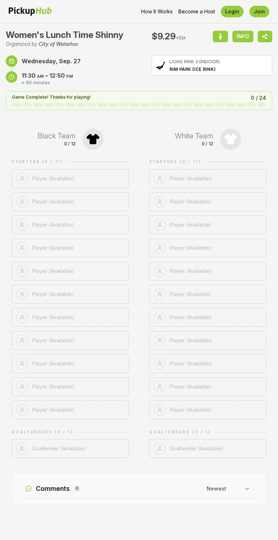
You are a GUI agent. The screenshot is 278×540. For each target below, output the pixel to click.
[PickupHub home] (30, 11)
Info (243, 36)
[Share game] (265, 36)
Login (232, 11)
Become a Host (196, 11)
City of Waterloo (58, 44)
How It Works (157, 11)
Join (259, 11)
